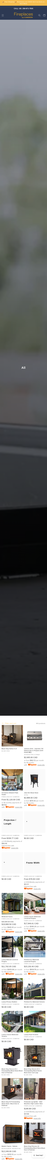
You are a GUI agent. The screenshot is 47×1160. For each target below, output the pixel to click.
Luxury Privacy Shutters (9, 1002)
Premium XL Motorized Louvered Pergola (31, 960)
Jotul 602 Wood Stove (31, 793)
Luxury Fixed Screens (31, 1034)
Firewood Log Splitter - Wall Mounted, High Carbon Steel (33, 1102)
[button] (2, 15)
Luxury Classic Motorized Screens (10, 1035)
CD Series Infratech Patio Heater (10, 793)
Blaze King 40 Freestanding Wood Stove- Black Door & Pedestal (11, 1103)
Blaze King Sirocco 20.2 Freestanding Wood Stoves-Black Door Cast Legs (33, 1070)
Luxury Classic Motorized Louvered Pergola (32, 917)
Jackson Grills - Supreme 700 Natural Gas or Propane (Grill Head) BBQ (33, 750)
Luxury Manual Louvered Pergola (10, 960)
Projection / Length (10, 822)
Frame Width (33, 863)
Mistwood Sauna (7, 916)
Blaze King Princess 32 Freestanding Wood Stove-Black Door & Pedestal (34, 1148)
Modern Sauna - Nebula (9, 1146)
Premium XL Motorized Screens (34, 1002)
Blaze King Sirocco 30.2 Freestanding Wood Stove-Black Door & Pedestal (12, 1070)
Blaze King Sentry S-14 (9, 748)
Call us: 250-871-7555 (23, 8)
